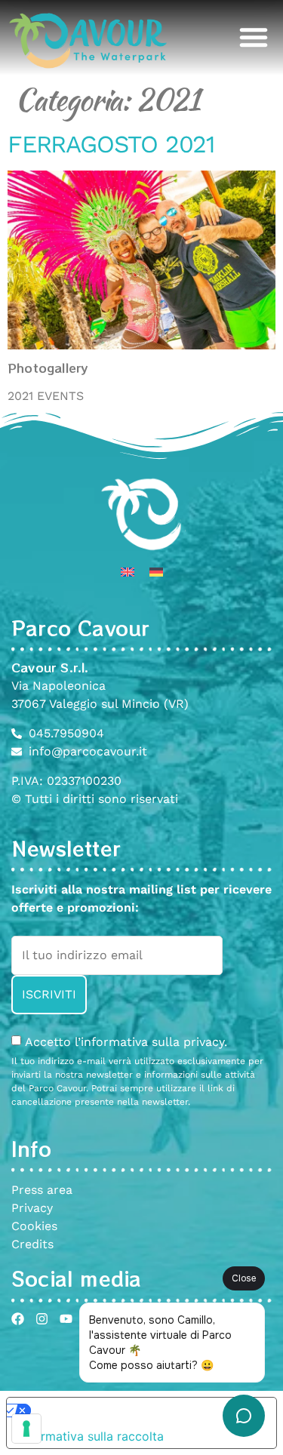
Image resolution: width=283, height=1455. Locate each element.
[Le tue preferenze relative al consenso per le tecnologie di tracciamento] (26, 1428)
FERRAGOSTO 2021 (111, 144)
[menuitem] (127, 571)
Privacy (32, 1208)
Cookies (34, 1226)
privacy (203, 1042)
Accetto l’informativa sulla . (126, 1042)
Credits (32, 1244)
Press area (41, 1190)
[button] (253, 37)
